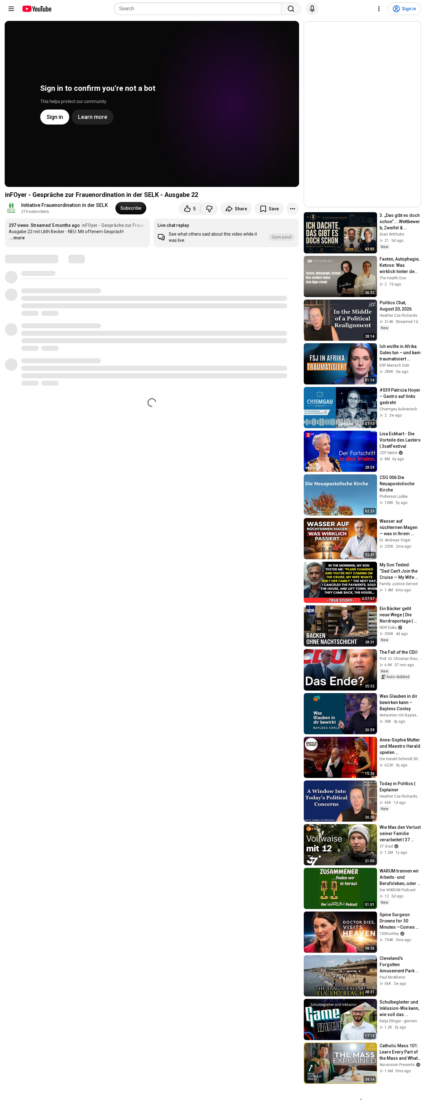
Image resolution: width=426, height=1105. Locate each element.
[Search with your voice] (312, 8)
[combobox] (199, 8)
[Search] (291, 8)
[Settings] (379, 8)
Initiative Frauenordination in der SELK (64, 205)
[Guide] (11, 8)
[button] (226, 232)
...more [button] (17, 237)
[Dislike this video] (209, 209)
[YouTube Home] (36, 8)
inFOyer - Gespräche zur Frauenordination (125, 225)
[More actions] (292, 209)
